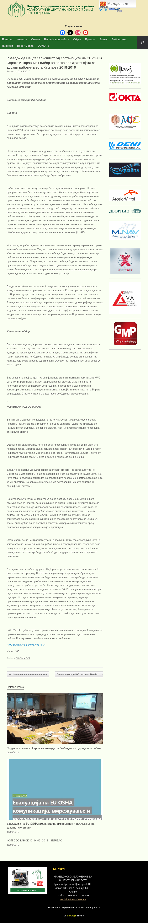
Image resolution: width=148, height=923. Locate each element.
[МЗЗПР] (74, 9)
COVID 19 (43, 45)
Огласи (35, 39)
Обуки (77, 39)
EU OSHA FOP (23, 658)
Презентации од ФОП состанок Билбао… (80, 674)
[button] (142, 42)
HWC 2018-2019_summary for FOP (26, 645)
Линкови (7, 45)
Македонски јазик (114, 5)
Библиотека (119, 39)
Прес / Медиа (25, 45)
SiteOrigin (71, 915)
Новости (22, 39)
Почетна (7, 39)
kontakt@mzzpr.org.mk (73, 899)
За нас (104, 39)
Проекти (90, 39)
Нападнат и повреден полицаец (28, 674)
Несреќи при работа (56, 39)
